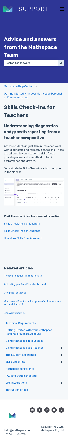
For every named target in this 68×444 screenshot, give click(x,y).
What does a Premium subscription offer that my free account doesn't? (32, 303)
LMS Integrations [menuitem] (16, 382)
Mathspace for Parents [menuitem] (20, 368)
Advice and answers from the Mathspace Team (30, 47)
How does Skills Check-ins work (23, 238)
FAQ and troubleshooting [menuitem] (21, 375)
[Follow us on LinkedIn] (32, 410)
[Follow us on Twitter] (61, 410)
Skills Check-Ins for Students (22, 230)
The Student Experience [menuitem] (21, 354)
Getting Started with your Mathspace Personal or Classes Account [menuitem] (29, 332)
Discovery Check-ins (15, 313)
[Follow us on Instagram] (47, 410)
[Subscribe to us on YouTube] (54, 410)
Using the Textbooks (15, 292)
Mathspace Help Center (18, 86)
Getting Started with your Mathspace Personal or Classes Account (33, 95)
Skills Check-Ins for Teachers (22, 223)
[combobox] (31, 63)
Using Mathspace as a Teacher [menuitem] (24, 347)
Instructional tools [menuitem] (17, 389)
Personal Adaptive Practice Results (23, 275)
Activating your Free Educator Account (25, 284)
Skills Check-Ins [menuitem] (15, 361)
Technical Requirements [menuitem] (21, 323)
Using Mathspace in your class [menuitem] (24, 340)
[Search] (61, 63)
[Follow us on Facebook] (39, 410)
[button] (61, 348)
